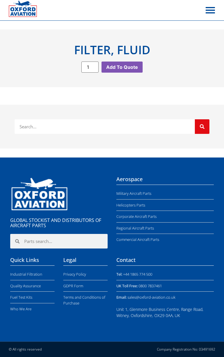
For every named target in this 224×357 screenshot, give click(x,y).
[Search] (202, 126)
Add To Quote (122, 67)
